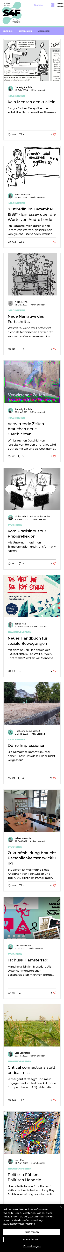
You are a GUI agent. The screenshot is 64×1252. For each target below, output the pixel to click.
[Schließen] (59, 1209)
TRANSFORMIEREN (19, 632)
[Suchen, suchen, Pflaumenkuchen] (52, 5)
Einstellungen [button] (32, 1246)
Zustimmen (32, 1232)
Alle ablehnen (31, 1239)
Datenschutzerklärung (21, 1223)
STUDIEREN (15, 525)
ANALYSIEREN (16, 739)
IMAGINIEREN (16, 96)
